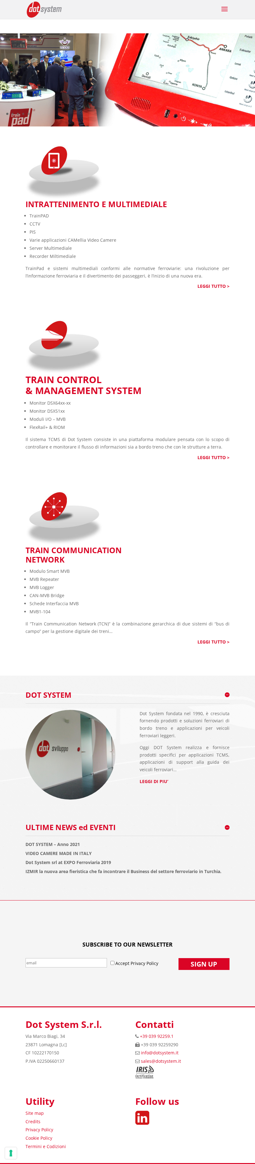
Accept (123, 963)
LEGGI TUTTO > (213, 286)
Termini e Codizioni (46, 1146)
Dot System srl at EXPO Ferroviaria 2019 (68, 862)
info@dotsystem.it (159, 1053)
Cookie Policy (39, 1138)
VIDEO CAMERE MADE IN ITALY (59, 853)
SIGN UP (204, 964)
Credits (33, 1121)
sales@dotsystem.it (161, 1061)
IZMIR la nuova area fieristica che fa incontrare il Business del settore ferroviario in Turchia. (123, 871)
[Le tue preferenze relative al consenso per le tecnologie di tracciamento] (11, 1153)
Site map (35, 1113)
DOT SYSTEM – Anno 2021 (53, 844)
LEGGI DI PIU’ (154, 781)
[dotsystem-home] (127, 125)
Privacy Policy (39, 1130)
